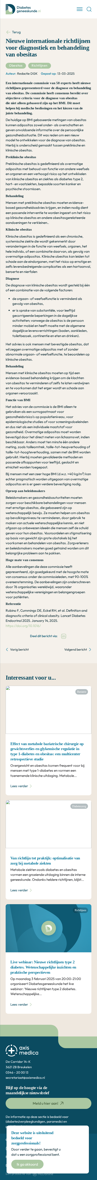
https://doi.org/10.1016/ (23, 626)
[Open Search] (89, 9)
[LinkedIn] (63, 636)
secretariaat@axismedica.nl (25, 1078)
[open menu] (79, 9)
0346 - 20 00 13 (17, 1072)
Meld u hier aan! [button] (45, 1103)
